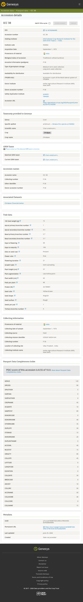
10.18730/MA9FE (51, 30)
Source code (42, 571)
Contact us (42, 560)
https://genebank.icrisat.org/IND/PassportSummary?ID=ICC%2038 (60, 103)
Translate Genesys (42, 574)
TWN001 (46, 96)
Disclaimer (42, 564)
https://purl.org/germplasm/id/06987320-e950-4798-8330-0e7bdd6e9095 (59, 528)
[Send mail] (4, 149)
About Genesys (42, 557)
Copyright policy (42, 581)
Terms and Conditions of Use (42, 577)
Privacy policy (42, 584)
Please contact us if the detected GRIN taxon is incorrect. (23, 149)
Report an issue (42, 567)
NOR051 (46, 94)
